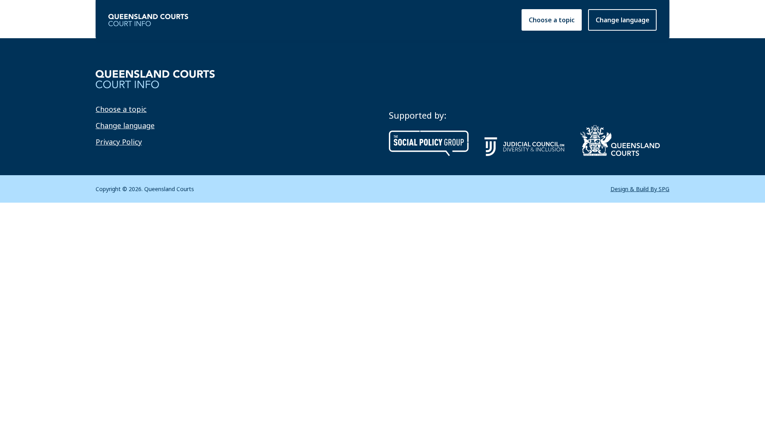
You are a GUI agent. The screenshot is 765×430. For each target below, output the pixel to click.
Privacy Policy (119, 142)
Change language (125, 125)
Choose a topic (552, 20)
